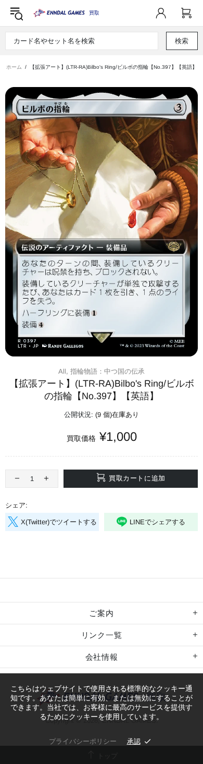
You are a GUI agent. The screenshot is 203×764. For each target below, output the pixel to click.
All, (63, 371)
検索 (182, 41)
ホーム (14, 67)
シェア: (16, 505)
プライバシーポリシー (83, 741)
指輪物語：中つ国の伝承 (107, 371)
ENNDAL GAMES (94, 13)
